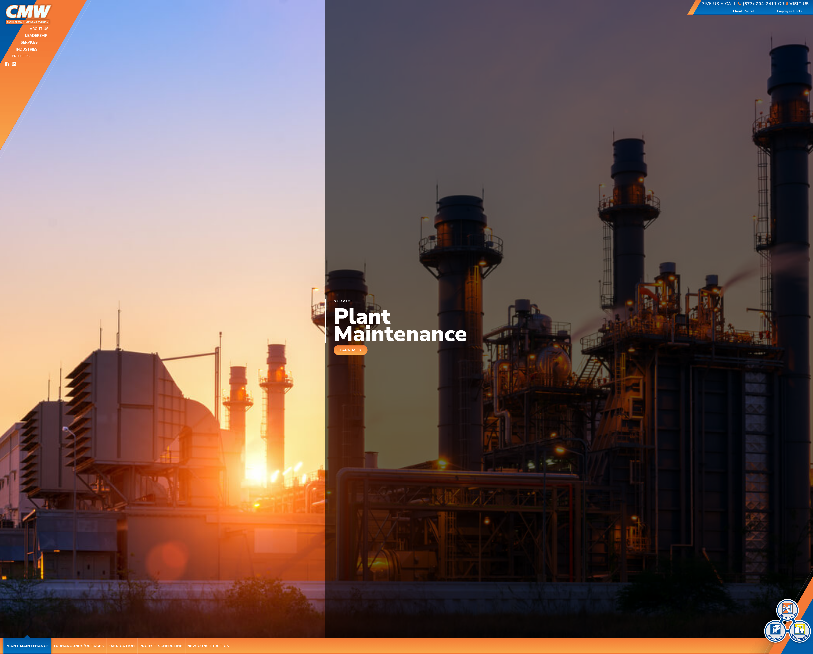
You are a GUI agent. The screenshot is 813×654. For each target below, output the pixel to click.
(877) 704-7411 (759, 4)
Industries (26, 49)
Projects (21, 56)
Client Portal (743, 11)
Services (29, 42)
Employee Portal (793, 11)
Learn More (350, 350)
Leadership (36, 35)
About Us (39, 28)
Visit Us (798, 4)
